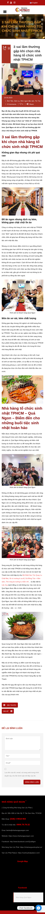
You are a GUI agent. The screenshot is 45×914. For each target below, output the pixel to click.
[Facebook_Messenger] (38, 908)
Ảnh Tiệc (10, 101)
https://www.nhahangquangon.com (21, 836)
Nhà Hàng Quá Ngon (23, 897)
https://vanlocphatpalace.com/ (29, 853)
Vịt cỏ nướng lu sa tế (16, 578)
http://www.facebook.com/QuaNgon (23, 841)
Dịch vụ (17, 101)
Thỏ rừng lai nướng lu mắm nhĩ (17, 582)
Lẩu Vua (5, 585)
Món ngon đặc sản (27, 101)
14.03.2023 (8, 98)
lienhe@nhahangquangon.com (17, 830)
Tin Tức (38, 101)
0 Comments (11, 104)
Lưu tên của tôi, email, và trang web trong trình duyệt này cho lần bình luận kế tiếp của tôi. (22, 774)
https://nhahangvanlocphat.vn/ (31, 847)
